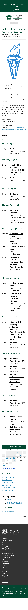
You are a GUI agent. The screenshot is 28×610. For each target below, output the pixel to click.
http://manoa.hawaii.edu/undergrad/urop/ (14, 129)
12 (21, 455)
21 (4, 460)
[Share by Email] (2, 140)
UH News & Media (6, 561)
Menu (14, 23)
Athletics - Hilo (7, 480)
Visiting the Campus (7, 549)
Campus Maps (5, 545)
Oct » (24, 465)
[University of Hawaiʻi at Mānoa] (14, 17)
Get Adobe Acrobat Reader (9, 580)
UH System (5, 582)
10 (14, 455)
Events (3, 565)
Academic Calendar (8, 468)
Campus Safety (6, 557)
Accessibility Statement (8, 553)
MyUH (16, 6)
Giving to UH (5, 576)
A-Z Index (14, 2)
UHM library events (8, 488)
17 (14, 458)
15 (7, 458)
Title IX (4, 559)
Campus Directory (6, 542)
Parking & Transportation (8, 547)
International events (9, 485)
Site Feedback (5, 578)
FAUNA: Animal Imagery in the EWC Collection (14, 500)
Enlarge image (5, 83)
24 (14, 460)
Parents (22, 4)
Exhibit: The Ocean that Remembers (15, 502)
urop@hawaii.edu (20, 127)
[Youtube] (18, 10)
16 (10, 458)
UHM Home (8, 2)
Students (6, 4)
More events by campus (10, 490)
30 (10, 463)
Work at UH (5, 567)
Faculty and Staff (14, 4)
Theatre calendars (8, 482)
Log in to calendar (8, 511)
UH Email (4, 572)
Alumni (11, 6)
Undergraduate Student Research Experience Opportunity (14, 504)
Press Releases (6, 563)
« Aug (3, 465)
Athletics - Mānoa (8, 477)
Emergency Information (8, 555)
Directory (21, 2)
